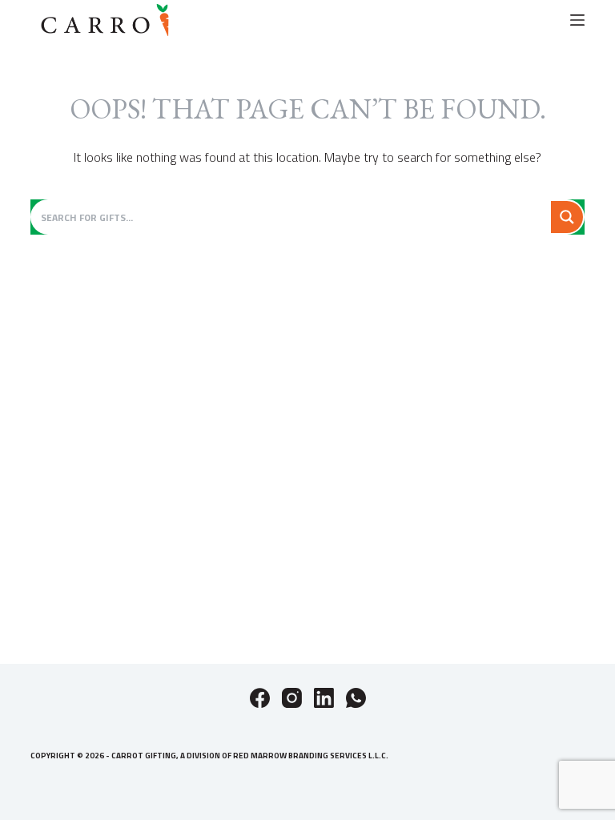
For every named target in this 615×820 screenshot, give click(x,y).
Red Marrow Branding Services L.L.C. (310, 756)
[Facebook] (260, 698)
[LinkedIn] (324, 698)
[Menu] (577, 20)
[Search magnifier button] (567, 217)
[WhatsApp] (356, 698)
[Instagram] (292, 698)
